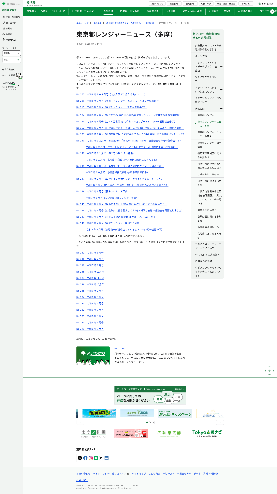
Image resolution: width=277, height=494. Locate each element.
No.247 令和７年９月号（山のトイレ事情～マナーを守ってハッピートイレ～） (120, 178)
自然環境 (108, 11)
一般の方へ (169, 473)
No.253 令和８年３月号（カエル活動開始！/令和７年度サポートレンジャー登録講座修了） (126, 121)
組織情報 (174, 3)
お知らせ (246, 3)
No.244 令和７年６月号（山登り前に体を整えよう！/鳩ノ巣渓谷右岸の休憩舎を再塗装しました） (130, 210)
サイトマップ (139, 473)
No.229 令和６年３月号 (90, 328)
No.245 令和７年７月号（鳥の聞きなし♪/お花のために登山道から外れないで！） (121, 204)
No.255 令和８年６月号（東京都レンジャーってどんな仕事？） (111, 107)
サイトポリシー (101, 473)
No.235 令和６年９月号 (90, 290)
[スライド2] (150, 422)
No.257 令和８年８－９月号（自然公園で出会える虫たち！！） (111, 94)
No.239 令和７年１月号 (90, 265)
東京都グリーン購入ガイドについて (46, 11)
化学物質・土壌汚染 (220, 11)
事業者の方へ (184, 473)
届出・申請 (206, 3)
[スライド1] (147, 422)
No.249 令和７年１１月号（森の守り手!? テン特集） (105, 153)
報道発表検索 (8, 69)
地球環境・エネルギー (84, 11)
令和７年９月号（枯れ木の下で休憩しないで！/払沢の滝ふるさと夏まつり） (127, 185)
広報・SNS (82, 480)
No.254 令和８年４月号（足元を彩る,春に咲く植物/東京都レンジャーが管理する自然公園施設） (129, 115)
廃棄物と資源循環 (129, 11)
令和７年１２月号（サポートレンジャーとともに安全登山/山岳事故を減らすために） (132, 147)
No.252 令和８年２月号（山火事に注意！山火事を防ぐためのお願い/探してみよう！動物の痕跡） (130, 127)
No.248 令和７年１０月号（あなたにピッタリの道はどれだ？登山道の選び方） (120, 166)
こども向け (154, 473)
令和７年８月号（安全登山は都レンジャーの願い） (113, 197)
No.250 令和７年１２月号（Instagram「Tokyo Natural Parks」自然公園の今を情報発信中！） (129, 140)
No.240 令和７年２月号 (90, 259)
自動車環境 (153, 11)
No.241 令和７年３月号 (90, 252)
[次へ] (220, 422)
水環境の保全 (245, 11)
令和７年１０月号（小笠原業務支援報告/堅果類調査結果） (117, 172)
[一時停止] (153, 422)
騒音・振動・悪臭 (192, 11)
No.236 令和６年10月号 (90, 284)
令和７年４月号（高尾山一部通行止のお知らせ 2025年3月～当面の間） (125, 229)
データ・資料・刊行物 (206, 473)
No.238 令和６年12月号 (90, 271)
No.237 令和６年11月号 (90, 278)
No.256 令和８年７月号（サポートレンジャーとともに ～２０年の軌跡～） (118, 100)
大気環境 (171, 11)
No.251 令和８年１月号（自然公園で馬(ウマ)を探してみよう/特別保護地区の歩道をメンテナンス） (131, 134)
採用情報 (190, 3)
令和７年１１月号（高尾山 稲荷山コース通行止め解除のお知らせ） (122, 159)
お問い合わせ (157, 3)
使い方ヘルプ (119, 473)
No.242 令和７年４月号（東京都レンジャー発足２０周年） (109, 223)
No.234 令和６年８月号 (90, 297)
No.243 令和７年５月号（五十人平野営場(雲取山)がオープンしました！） (117, 216)
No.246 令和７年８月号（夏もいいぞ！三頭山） (103, 191)
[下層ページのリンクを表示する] (221, 56)
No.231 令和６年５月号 (90, 316)
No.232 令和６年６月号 (90, 309)
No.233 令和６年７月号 (90, 303)
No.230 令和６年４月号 (90, 322)
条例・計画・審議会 (226, 3)
